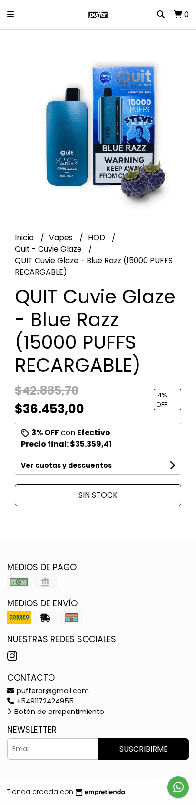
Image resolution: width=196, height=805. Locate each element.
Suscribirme (143, 749)
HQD (97, 237)
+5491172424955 (44, 701)
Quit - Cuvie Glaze (49, 249)
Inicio (25, 237)
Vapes (62, 237)
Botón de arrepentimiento (58, 711)
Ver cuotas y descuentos (66, 465)
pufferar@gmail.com (52, 690)
